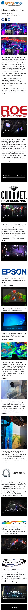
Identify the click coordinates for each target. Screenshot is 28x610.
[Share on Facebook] (2, 19)
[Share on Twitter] (6, 19)
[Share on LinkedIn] (9, 19)
